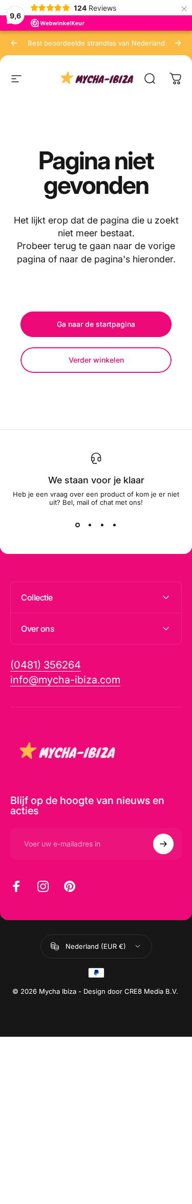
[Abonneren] (163, 844)
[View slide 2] (90, 525)
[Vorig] (14, 43)
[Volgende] (177, 43)
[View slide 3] (102, 525)
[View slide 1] (78, 525)
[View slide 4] (115, 525)
